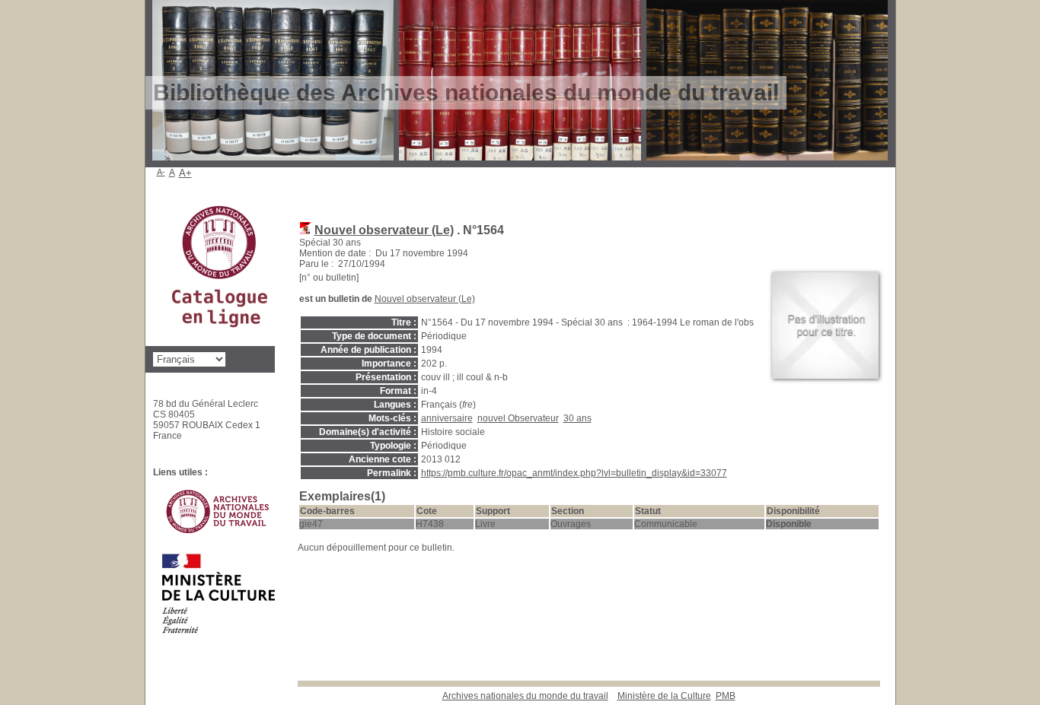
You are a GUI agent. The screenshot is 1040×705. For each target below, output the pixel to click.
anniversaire (447, 418)
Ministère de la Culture (664, 696)
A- (161, 171)
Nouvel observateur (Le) (384, 230)
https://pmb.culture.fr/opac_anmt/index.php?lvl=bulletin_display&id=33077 (574, 473)
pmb (725, 696)
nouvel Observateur (518, 418)
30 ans (577, 418)
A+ (185, 173)
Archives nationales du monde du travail (525, 696)
